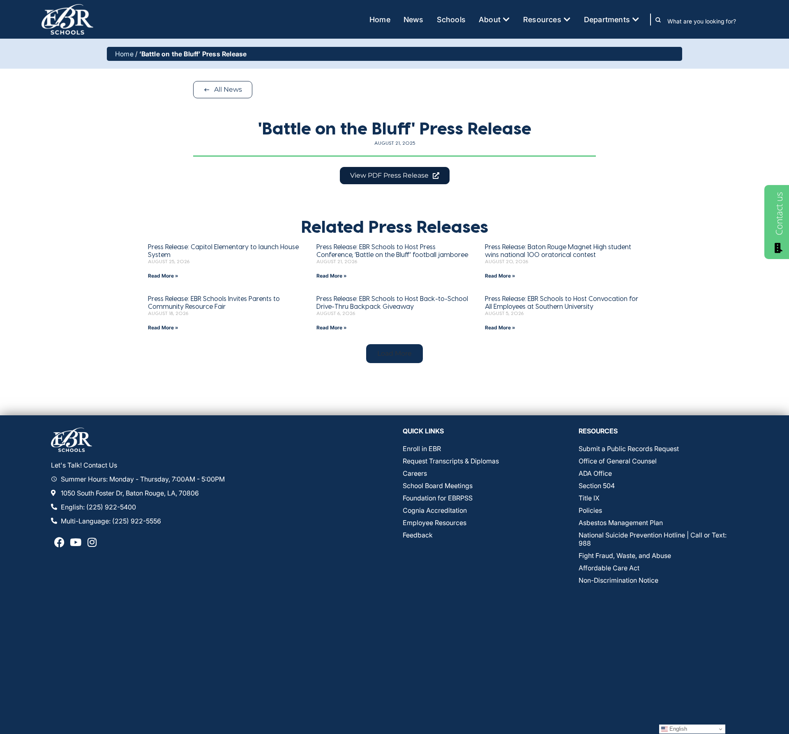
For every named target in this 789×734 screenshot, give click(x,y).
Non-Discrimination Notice (618, 580)
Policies (590, 510)
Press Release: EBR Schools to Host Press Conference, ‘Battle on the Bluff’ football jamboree (392, 250)
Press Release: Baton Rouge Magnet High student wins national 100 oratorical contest (558, 250)
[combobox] (707, 21)
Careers (415, 473)
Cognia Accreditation (435, 510)
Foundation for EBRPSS (438, 498)
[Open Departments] (635, 19)
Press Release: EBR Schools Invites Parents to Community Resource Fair (214, 302)
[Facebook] (59, 542)
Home (124, 54)
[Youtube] (75, 542)
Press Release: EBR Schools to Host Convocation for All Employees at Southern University (561, 302)
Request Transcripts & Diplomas (451, 461)
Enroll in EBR (422, 449)
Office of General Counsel (618, 461)
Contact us (778, 213)
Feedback (418, 535)
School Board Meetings (438, 486)
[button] (394, 353)
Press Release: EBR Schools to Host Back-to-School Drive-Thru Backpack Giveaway (392, 302)
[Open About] (506, 19)
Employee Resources (434, 523)
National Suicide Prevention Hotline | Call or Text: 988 (653, 539)
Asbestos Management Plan (621, 523)
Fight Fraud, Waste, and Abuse (625, 555)
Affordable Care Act (609, 568)
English (677, 729)
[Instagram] (92, 542)
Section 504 (597, 486)
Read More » (163, 276)
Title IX (589, 498)
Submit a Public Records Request (629, 449)
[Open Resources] (567, 19)
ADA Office (595, 473)
